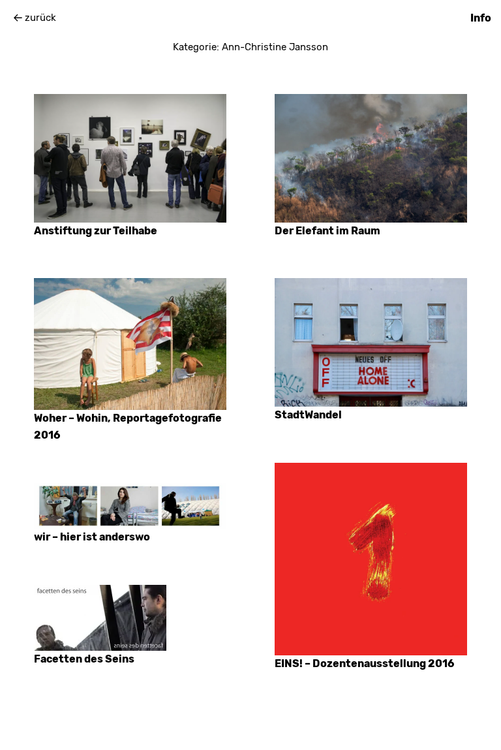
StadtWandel (308, 415)
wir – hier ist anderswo (92, 537)
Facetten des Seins (84, 659)
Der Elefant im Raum (327, 231)
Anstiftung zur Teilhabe (95, 231)
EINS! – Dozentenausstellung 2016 (364, 663)
